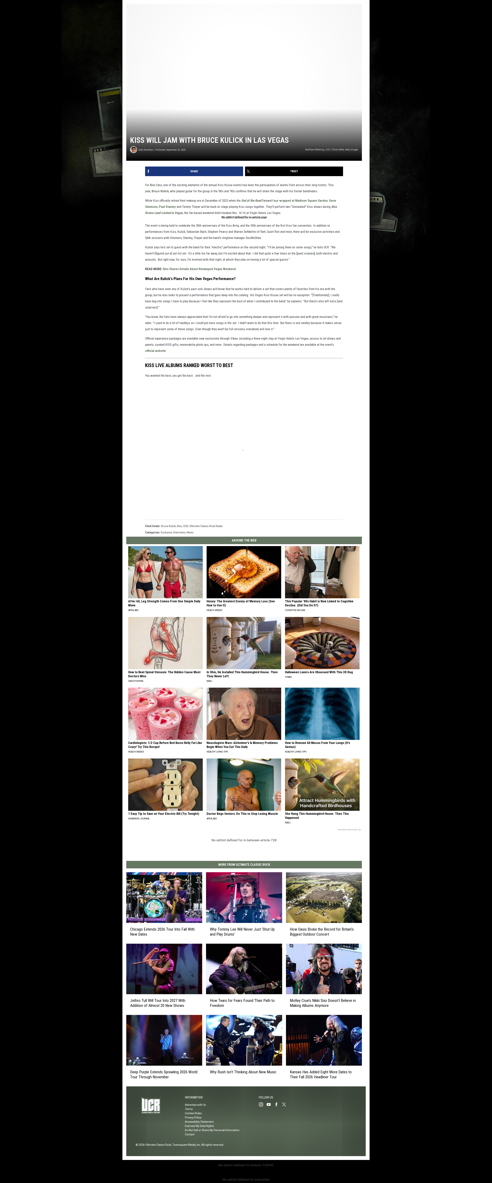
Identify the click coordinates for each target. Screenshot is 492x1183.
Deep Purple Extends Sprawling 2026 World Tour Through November (163, 1074)
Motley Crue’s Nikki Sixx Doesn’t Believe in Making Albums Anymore (323, 1003)
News (190, 532)
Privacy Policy (193, 1117)
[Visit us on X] (285, 1104)
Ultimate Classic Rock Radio (206, 526)
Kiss (152, 185)
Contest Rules (193, 1113)
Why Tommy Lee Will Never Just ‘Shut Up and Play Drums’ (242, 932)
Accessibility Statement (199, 1121)
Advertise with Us (195, 1104)
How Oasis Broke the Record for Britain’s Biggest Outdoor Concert (322, 932)
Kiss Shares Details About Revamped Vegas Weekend (199, 269)
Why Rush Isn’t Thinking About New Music (243, 1072)
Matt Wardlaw (146, 149)
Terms (189, 1109)
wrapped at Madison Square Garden (303, 200)
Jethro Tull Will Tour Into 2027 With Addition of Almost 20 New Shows (157, 1003)
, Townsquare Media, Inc (185, 1144)
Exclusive (166, 532)
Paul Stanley (167, 207)
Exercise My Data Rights (199, 1125)
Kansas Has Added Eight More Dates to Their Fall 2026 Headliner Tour (321, 1074)
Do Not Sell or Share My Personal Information (212, 1130)
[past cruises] (305, 253)
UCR (185, 526)
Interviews (179, 532)
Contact (189, 1134)
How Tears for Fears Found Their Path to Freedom (242, 1003)
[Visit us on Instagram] (262, 1104)
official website (155, 351)
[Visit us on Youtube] (270, 1104)
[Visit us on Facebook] (278, 1104)
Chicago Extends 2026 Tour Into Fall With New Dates (162, 932)
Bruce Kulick (160, 191)
